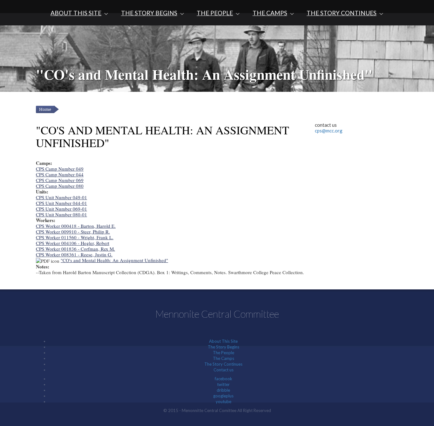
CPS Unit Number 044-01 (61, 203)
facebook (223, 378)
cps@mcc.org (328, 130)
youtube (223, 401)
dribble (223, 390)
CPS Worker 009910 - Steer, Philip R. (73, 231)
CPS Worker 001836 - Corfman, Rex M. (75, 249)
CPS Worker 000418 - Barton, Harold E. (76, 226)
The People (215, 13)
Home (45, 109)
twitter (223, 384)
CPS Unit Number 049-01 (61, 197)
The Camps (270, 13)
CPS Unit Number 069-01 (61, 209)
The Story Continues (341, 13)
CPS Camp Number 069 (60, 180)
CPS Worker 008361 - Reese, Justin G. (74, 254)
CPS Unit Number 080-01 (61, 214)
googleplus (223, 395)
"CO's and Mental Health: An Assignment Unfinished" (114, 260)
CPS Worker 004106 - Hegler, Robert (72, 243)
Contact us (224, 369)
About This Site (76, 13)
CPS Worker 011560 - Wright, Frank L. (74, 237)
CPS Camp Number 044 (60, 174)
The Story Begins (149, 13)
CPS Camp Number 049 (60, 169)
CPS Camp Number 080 (60, 186)
